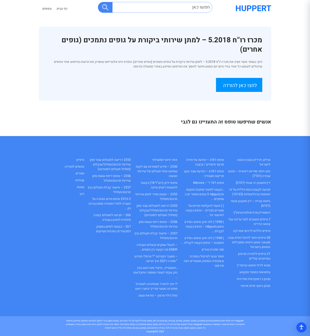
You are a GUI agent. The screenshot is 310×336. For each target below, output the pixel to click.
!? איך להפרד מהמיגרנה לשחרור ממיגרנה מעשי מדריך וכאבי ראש (156, 286)
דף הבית (62, 8)
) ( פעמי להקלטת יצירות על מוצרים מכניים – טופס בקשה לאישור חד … (205, 210)
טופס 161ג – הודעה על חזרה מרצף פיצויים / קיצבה (205, 162)
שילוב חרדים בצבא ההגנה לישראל (253, 162)
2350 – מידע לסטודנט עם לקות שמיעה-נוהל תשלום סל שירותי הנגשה (156, 171)
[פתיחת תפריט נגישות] (301, 327)
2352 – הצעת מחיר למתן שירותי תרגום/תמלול (156, 196)
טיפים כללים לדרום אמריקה (251, 230)
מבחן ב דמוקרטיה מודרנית (253, 279)
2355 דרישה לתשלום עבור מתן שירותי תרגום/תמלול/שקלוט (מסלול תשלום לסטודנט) (157, 210)
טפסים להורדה (74, 166)
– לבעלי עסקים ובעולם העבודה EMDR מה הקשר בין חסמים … (157, 247)
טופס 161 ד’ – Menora (208, 182)
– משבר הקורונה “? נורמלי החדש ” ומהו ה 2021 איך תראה (155, 258)
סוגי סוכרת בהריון (213, 249)
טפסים (46, 8)
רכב (81, 194)
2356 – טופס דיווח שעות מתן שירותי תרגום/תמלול (158, 224)
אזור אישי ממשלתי (164, 159)
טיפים (80, 159)
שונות (80, 187)
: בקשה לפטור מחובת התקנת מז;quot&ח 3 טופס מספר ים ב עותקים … (204, 194)
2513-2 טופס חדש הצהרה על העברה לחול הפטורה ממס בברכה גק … (109, 204)
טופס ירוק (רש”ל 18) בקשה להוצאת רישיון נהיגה (159, 185)
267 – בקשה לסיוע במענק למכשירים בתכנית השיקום (113, 229)
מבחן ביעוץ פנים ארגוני (255, 285)
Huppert (253, 9)
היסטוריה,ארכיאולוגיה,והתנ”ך (251, 212)
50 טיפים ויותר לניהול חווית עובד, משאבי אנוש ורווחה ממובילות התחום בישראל (248, 242)
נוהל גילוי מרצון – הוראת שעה (157, 295)
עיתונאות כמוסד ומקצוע (254, 272)
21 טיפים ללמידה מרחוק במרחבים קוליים (254, 256)
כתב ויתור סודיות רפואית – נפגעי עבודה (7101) (249, 173)
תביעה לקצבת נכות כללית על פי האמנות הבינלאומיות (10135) (249, 192)
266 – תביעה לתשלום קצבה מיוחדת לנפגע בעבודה (112, 217)
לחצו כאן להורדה (240, 85)
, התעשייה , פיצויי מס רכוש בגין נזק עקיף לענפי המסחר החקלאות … (155, 272)
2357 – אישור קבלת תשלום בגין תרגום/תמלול (156, 236)
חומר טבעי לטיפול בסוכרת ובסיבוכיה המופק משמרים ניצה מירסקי (204, 261)
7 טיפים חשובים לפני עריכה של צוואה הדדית (249, 222)
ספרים (80, 173)
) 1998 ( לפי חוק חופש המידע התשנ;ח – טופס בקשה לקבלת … (202, 240)
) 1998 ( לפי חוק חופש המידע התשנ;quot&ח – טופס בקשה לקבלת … (204, 227)
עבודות (79, 180)
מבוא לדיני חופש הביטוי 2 (253, 265)
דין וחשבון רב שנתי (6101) (253, 182)
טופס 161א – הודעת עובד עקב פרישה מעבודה (204, 173)
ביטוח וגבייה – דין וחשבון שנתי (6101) (250, 203)
